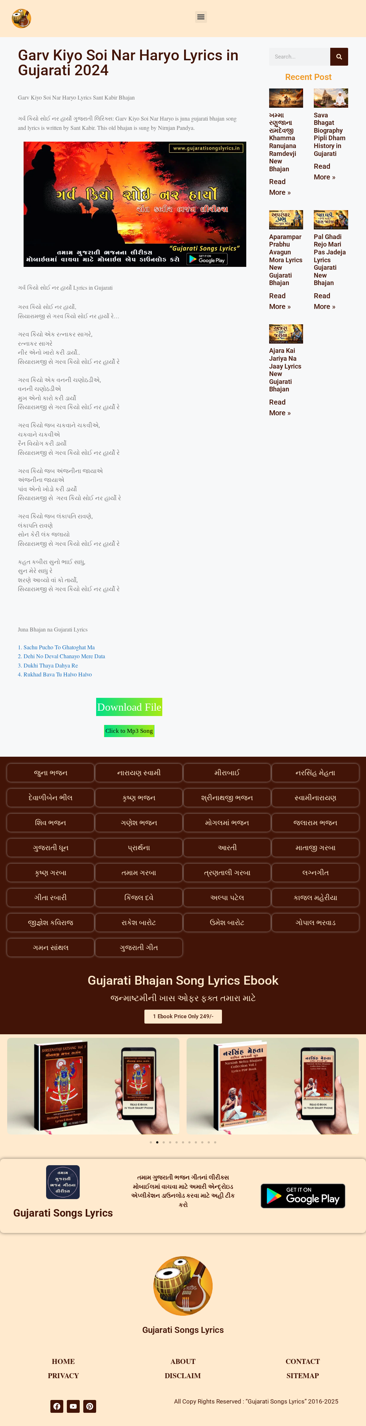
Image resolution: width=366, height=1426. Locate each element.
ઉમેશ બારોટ (227, 922)
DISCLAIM (183, 1375)
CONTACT (303, 1361)
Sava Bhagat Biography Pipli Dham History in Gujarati (330, 134)
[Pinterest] (89, 1406)
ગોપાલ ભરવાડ (316, 922)
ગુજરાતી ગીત (139, 947)
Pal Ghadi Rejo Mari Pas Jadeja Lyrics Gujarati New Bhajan (330, 260)
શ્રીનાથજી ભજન (227, 797)
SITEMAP (303, 1375)
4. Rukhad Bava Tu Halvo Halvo (55, 674)
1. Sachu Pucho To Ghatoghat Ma (56, 647)
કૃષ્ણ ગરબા (50, 872)
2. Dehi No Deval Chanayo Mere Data (61, 656)
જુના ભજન (51, 772)
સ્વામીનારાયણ (315, 797)
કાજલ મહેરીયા (315, 897)
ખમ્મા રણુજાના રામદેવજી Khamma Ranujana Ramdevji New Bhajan (282, 142)
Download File (129, 707)
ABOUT (183, 1361)
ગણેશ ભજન (139, 822)
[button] (201, 17)
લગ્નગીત (315, 872)
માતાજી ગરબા (316, 847)
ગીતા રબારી (50, 897)
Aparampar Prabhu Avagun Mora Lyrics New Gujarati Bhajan (285, 260)
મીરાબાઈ (227, 772)
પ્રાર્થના (139, 847)
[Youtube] (73, 1406)
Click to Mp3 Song (129, 730)
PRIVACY (63, 1375)
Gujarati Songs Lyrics (63, 1213)
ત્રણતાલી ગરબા (227, 872)
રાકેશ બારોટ (139, 922)
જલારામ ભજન (315, 822)
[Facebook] (56, 1406)
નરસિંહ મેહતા (315, 772)
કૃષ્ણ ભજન (138, 797)
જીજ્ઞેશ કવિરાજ (50, 922)
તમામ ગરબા (139, 872)
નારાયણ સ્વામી (139, 772)
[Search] (339, 57)
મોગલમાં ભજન (227, 822)
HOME (63, 1361)
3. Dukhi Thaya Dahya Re (48, 665)
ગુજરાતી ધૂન (51, 847)
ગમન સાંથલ (51, 947)
